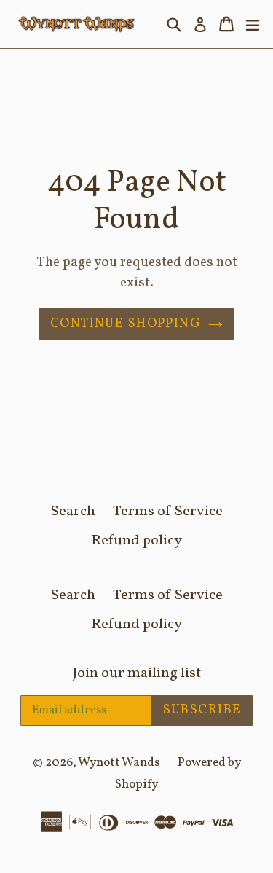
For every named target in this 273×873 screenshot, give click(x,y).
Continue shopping (125, 324)
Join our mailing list (137, 673)
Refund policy (136, 541)
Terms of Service (168, 511)
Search (73, 511)
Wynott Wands (119, 762)
